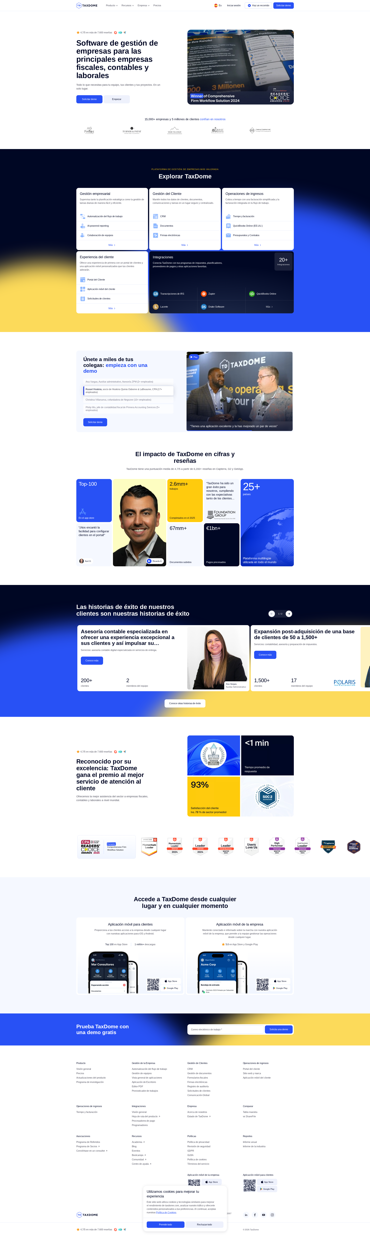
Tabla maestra (250, 1112)
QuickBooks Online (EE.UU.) (248, 226)
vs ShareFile (249, 1116)
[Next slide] (289, 614)
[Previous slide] (272, 614)
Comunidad (138, 1159)
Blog (134, 1146)
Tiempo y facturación (243, 216)
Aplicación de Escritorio (144, 1082)
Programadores (140, 1125)
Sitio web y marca (252, 1073)
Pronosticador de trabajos (145, 1091)
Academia (137, 1142)
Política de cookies (197, 1159)
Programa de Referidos (88, 1142)
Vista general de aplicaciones (147, 1077)
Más (110, 245)
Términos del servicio (198, 1164)
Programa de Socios (86, 1146)
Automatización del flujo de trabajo (105, 216)
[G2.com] (115, 32)
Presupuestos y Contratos (246, 235)
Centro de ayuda (140, 1164)
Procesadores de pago (143, 1121)
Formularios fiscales (197, 1077)
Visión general (83, 1069)
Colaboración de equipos (100, 235)
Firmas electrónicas (170, 235)
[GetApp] (120, 32)
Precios (157, 5)
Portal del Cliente (96, 279)
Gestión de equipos (142, 1073)
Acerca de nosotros (197, 1112)
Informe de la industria (254, 1146)
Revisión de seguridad (198, 1146)
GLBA (190, 1155)
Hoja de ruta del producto (145, 1116)
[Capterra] (124, 32)
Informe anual (250, 1142)
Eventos (136, 1151)
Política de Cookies (166, 1212)
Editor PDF (137, 1086)
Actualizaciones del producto (91, 1077)
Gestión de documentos (199, 1073)
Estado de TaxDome (197, 1116)
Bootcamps (137, 1155)
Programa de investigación (90, 1082)
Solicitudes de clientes (98, 298)
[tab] (128, 382)
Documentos (166, 226)
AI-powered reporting (98, 226)
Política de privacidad (198, 1142)
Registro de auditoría (198, 1086)
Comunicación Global (198, 1095)
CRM (163, 216)
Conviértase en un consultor (90, 1151)
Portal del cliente (251, 1069)
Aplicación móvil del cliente (101, 289)
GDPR (190, 1151)
